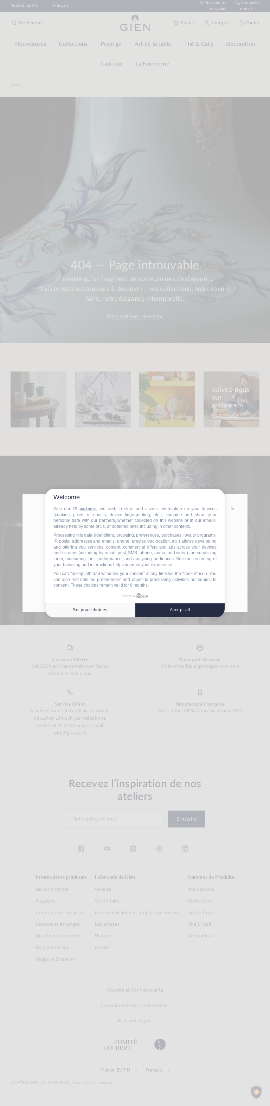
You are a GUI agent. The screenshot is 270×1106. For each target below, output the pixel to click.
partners (88, 508)
